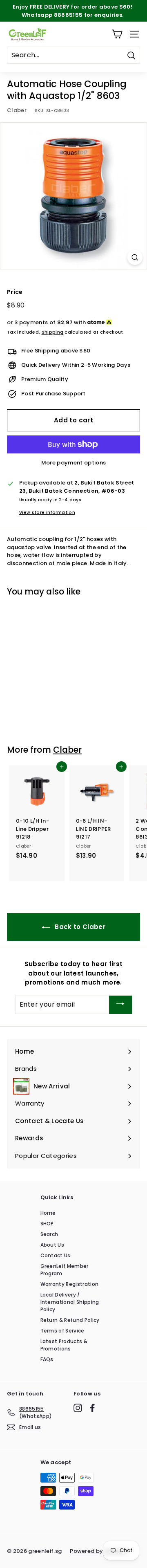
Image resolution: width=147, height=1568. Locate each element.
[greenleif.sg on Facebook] (92, 1408)
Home (48, 1212)
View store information (47, 512)
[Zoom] (135, 257)
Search (49, 1234)
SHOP (47, 1223)
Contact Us (55, 1255)
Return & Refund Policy (70, 1320)
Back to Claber (79, 926)
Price (15, 292)
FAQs (46, 1359)
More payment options (73, 463)
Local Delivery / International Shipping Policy (69, 1302)
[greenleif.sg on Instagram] (78, 1408)
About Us (52, 1244)
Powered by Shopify (98, 1551)
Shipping (53, 332)
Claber (17, 110)
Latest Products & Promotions (64, 1345)
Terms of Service (62, 1330)
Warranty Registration (69, 1284)
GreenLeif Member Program (64, 1270)
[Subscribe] (120, 1005)
